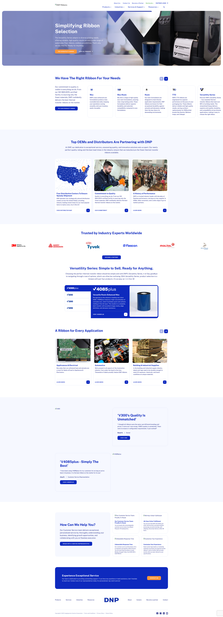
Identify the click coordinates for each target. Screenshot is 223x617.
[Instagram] (161, 613)
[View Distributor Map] (73, 186)
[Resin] (155, 101)
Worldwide (149, 3)
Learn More (137, 210)
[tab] (78, 288)
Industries (119, 7)
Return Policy (109, 613)
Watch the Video (76, 49)
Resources (152, 7)
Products (106, 7)
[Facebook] (157, 613)
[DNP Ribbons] (76, 5)
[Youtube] (167, 613)
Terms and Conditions (89, 613)
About (130, 600)
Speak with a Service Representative (76, 543)
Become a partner (152, 600)
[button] (110, 7)
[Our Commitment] (111, 186)
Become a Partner (138, 3)
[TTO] (182, 101)
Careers (139, 600)
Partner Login (161, 3)
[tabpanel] (125, 301)
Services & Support (135, 7)
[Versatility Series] (210, 101)
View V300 (123, 438)
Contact (165, 600)
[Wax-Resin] (127, 101)
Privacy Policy (100, 613)
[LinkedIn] (164, 613)
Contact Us (126, 3)
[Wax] (100, 101)
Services (68, 600)
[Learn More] (150, 186)
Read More (62, 49)
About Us (117, 3)
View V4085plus (98, 314)
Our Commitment (101, 210)
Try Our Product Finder (66, 108)
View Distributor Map (64, 210)
